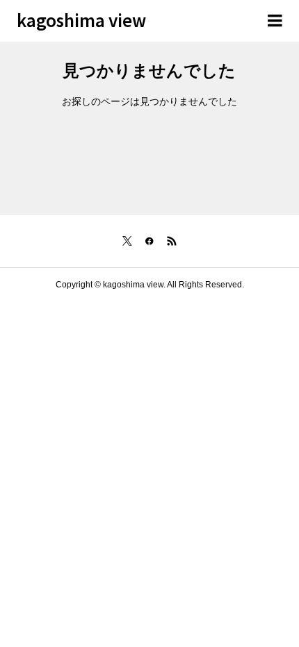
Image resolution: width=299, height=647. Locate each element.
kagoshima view (81, 20)
